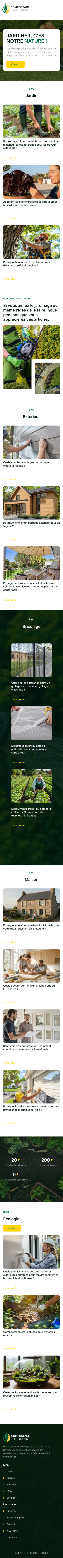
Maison (31, 879)
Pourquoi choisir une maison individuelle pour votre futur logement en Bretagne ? (31, 927)
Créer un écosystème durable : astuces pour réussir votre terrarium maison (30, 1394)
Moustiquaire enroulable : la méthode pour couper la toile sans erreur (29, 749)
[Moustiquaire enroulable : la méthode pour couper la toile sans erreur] (31, 723)
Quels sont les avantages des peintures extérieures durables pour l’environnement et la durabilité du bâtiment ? (30, 1275)
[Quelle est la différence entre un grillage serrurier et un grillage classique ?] (31, 660)
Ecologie (11, 1219)
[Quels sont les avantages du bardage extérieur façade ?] (31, 442)
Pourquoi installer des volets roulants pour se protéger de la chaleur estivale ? (31, 1108)
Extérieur (31, 416)
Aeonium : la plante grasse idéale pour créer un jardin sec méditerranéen (30, 203)
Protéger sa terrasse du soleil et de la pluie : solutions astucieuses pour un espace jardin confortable (30, 586)
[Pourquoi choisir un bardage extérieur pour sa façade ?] (31, 503)
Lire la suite (8, 158)
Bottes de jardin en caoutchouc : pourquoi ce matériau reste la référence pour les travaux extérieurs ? (30, 145)
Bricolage (31, 626)
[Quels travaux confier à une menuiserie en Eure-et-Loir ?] (31, 966)
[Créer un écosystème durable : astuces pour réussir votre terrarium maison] (31, 1372)
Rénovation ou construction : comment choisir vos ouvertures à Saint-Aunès (27, 1047)
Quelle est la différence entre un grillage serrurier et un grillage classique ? (30, 686)
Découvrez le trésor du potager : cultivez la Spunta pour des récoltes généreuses (31, 812)
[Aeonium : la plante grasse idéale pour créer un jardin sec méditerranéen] (31, 182)
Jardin (31, 95)
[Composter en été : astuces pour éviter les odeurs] (31, 1312)
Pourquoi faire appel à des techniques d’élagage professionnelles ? (26, 263)
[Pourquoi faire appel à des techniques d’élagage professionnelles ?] (31, 242)
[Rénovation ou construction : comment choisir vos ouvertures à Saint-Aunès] (31, 1026)
